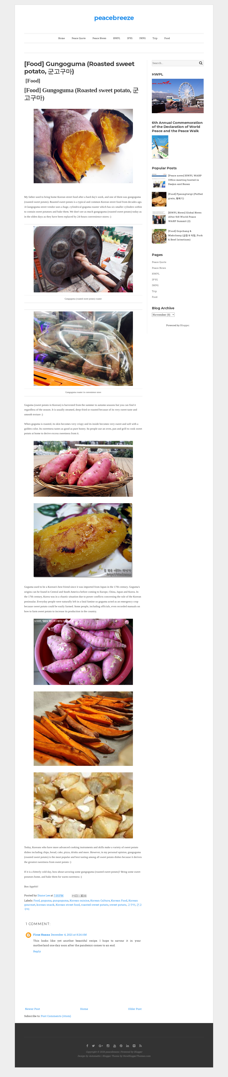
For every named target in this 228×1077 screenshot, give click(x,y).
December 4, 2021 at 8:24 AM (69, 934)
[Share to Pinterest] (85, 895)
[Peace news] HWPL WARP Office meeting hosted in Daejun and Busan (185, 180)
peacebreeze (114, 18)
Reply (37, 951)
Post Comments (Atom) (56, 1016)
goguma (46, 900)
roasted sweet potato (94, 904)
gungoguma (61, 900)
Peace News (99, 38)
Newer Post (32, 1009)
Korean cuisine (79, 900)
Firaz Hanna (41, 934)
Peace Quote (79, 38)
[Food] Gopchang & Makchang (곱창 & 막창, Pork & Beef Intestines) (185, 235)
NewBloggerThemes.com (136, 1055)
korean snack (45, 904)
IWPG (142, 38)
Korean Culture (100, 900)
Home (61, 38)
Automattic (95, 1055)
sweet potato (118, 904)
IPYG (129, 38)
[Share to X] (79, 895)
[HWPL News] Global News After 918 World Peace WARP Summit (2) (184, 217)
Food (167, 38)
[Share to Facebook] (82, 895)
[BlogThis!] (76, 895)
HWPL (116, 38)
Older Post (135, 1009)
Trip (154, 38)
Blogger (184, 325)
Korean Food (119, 900)
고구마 (131, 904)
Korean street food (68, 904)
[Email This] (73, 895)
